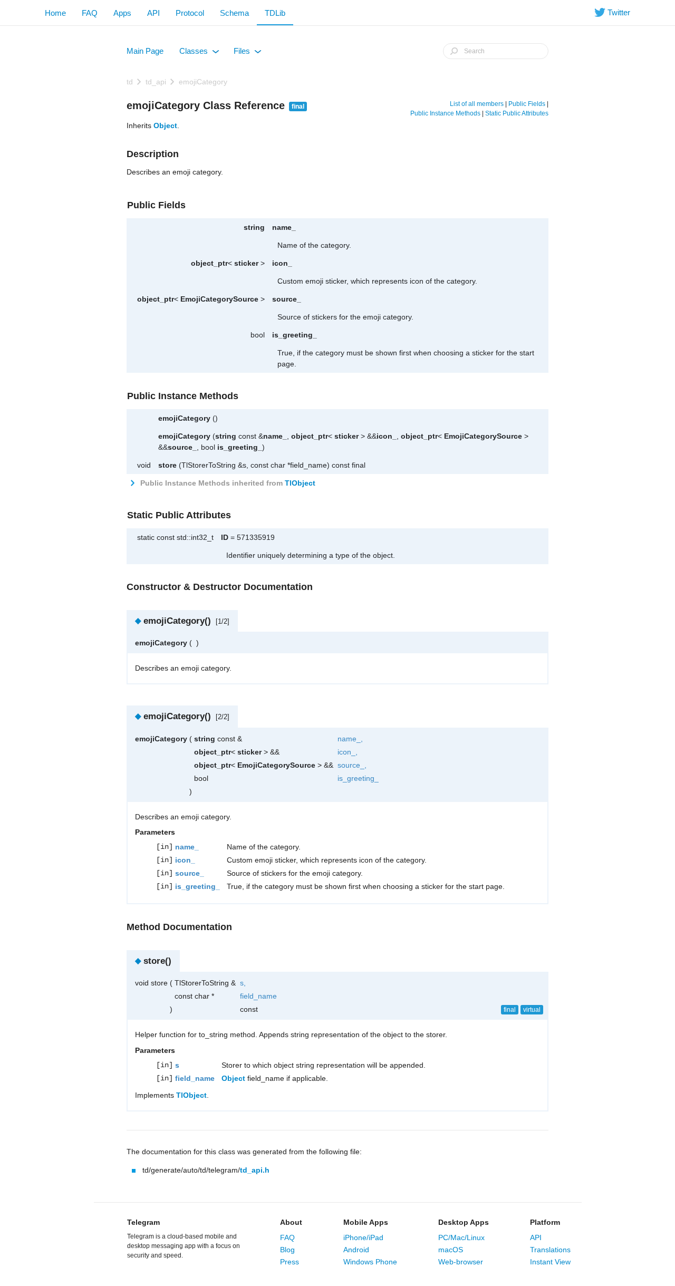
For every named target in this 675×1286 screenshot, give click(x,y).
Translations (550, 1249)
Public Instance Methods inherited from (226, 483)
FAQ (90, 12)
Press (289, 1262)
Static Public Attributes (516, 113)
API (153, 12)
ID (224, 537)
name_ (284, 227)
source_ (286, 299)
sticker (246, 263)
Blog (287, 1249)
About (291, 1222)
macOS (450, 1249)
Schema (234, 12)
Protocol (190, 12)
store (167, 465)
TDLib (275, 12)
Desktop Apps (463, 1222)
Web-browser (460, 1262)
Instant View (550, 1262)
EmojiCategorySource (219, 299)
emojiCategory (203, 82)
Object (165, 125)
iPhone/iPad (363, 1237)
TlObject (300, 483)
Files (247, 53)
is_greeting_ (294, 335)
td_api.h (254, 1170)
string (254, 227)
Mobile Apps (365, 1222)
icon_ (282, 263)
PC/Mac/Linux (461, 1237)
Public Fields (526, 104)
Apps (122, 12)
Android (356, 1249)
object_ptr (209, 263)
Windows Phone (370, 1262)
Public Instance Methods (445, 113)
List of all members (477, 104)
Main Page (145, 50)
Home (55, 12)
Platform (545, 1222)
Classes (198, 53)
